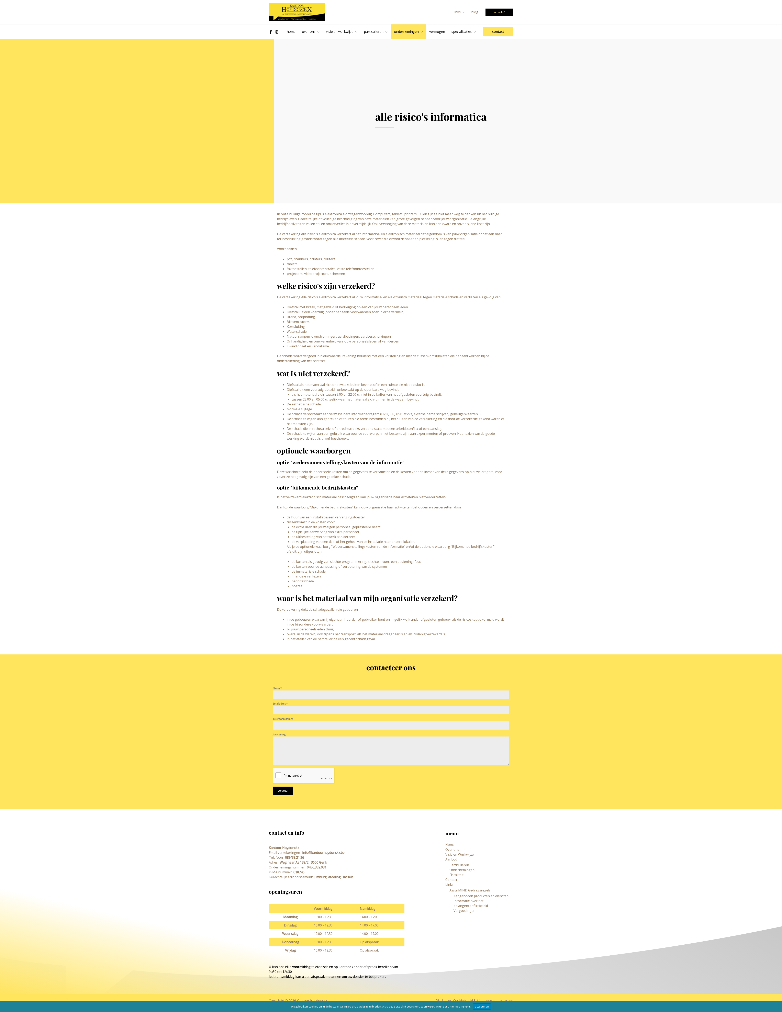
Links (449, 884)
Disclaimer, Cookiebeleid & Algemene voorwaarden (474, 1000)
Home (450, 844)
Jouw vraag (279, 734)
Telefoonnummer (283, 719)
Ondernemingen (461, 870)
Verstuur (283, 790)
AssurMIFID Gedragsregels (470, 890)
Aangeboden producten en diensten (481, 896)
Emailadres (280, 703)
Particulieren (459, 865)
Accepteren (482, 1006)
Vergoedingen (464, 910)
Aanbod (451, 859)
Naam (277, 688)
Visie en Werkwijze (459, 854)
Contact (451, 879)
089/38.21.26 (294, 857)
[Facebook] (270, 32)
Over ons (452, 849)
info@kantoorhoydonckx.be (323, 852)
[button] (463, 12)
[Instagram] (277, 32)
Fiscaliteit (456, 875)
